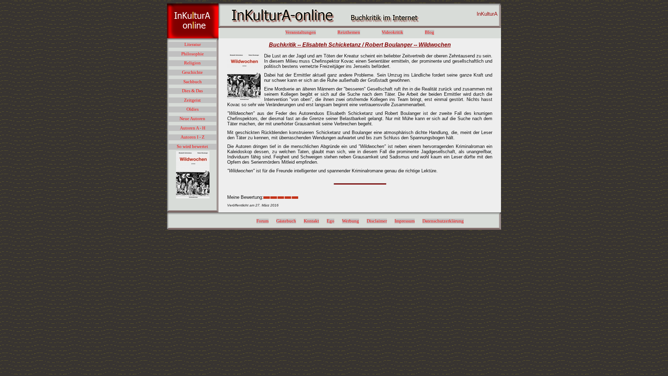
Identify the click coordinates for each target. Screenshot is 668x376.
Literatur (192, 44)
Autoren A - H (192, 128)
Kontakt (311, 221)
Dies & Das (192, 90)
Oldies (192, 109)
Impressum (405, 221)
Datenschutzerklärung (443, 221)
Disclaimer (377, 221)
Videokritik (392, 32)
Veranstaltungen (300, 32)
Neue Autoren (192, 118)
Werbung (350, 221)
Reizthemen (348, 32)
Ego (330, 221)
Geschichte (192, 72)
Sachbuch (192, 81)
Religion (192, 63)
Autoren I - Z (193, 137)
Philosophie (192, 54)
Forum (262, 221)
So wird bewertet (192, 146)
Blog (429, 32)
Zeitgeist (192, 100)
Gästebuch (286, 221)
